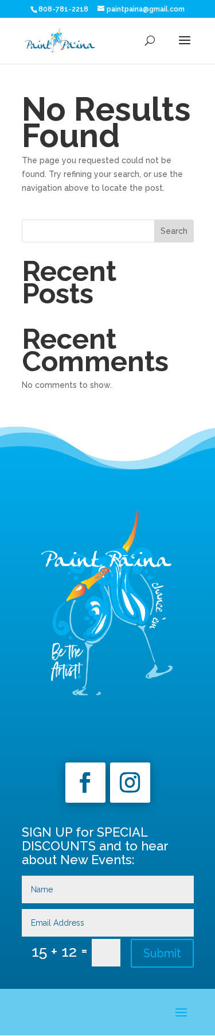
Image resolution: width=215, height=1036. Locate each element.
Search (174, 231)
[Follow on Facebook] (85, 782)
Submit (162, 953)
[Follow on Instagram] (130, 782)
